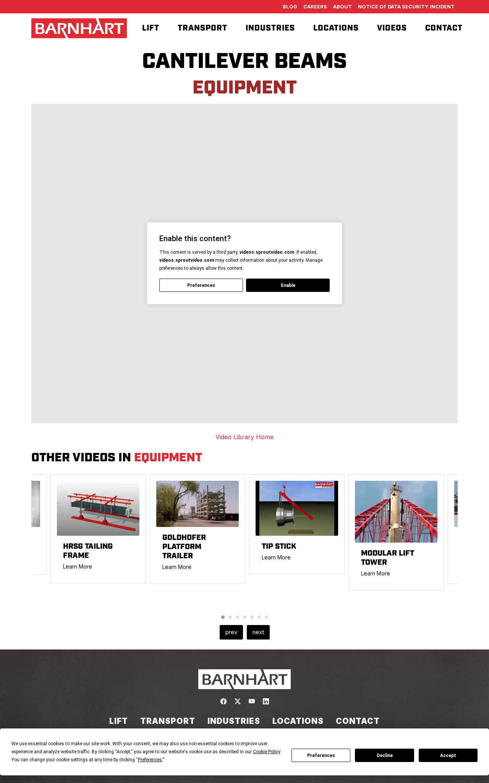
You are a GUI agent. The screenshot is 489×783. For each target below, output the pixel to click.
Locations (336, 28)
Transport (202, 28)
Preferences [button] (150, 759)
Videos (392, 28)
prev (231, 632)
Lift (150, 28)
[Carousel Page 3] (237, 617)
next (258, 632)
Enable (288, 285)
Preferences (321, 755)
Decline (385, 755)
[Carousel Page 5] (252, 617)
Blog (290, 7)
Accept (448, 755)
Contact (444, 28)
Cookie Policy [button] (266, 751)
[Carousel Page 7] (266, 617)
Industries (270, 28)
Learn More (77, 566)
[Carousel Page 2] (230, 617)
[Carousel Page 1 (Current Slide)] (223, 617)
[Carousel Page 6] (259, 617)
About (342, 7)
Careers (315, 7)
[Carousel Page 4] (244, 617)
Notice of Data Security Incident (406, 7)
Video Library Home (244, 437)
